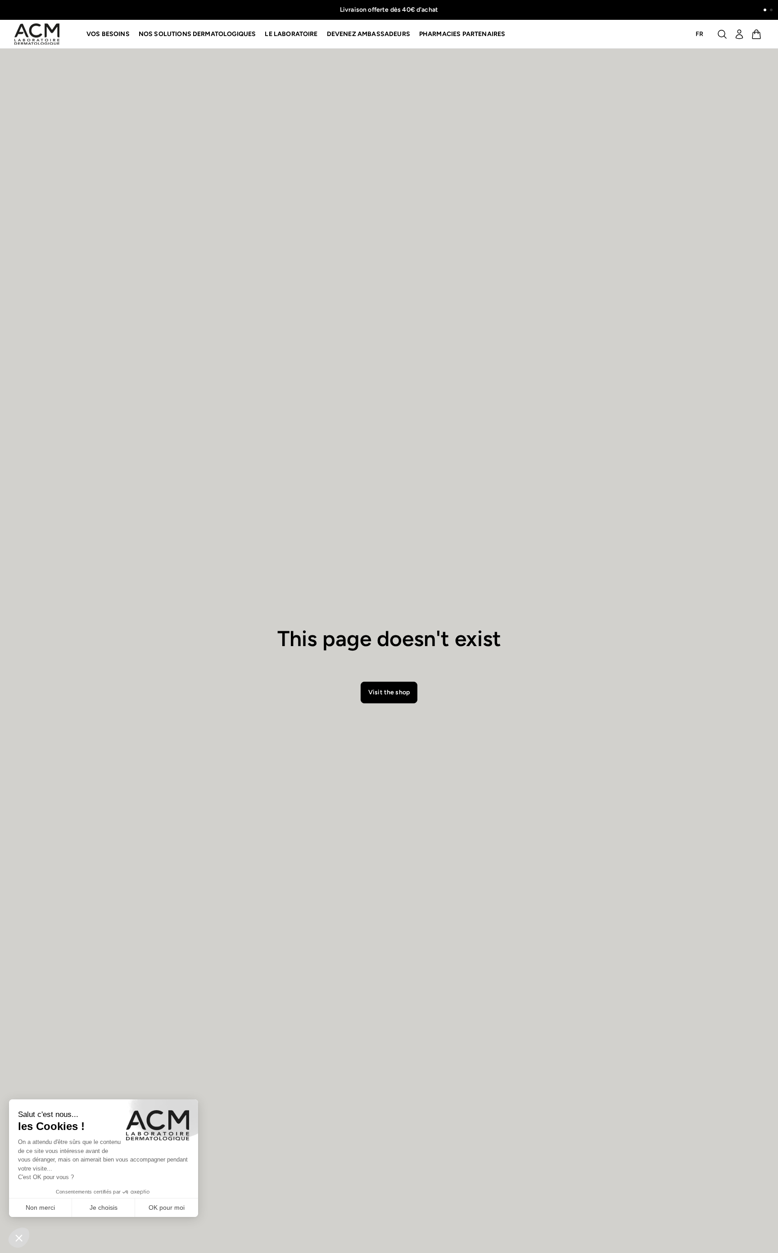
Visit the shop (389, 692)
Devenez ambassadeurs (368, 34)
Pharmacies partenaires (462, 34)
